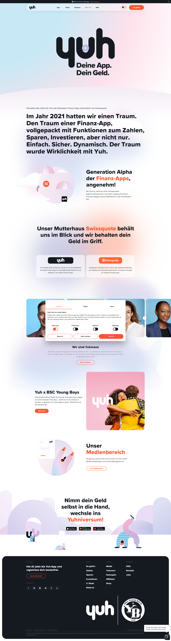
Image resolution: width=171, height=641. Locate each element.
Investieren (91, 579)
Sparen (89, 574)
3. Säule (90, 583)
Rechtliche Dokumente (39, 630)
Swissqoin (111, 574)
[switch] (75, 329)
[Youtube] (45, 588)
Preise (68, 7)
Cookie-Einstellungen (52, 630)
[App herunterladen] (71, 529)
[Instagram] (51, 588)
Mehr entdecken (85, 362)
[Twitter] (28, 588)
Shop (108, 583)
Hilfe (97, 7)
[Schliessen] (169, 626)
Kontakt (130, 570)
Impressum (29, 630)
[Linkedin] (40, 588)
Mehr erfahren (95, 2)
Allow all (111, 336)
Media (109, 566)
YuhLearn (77, 7)
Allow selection (85, 336)
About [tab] (112, 306)
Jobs (128, 574)
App (58, 7)
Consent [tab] (58, 306)
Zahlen (89, 570)
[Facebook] (34, 588)
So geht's (90, 566)
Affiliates (110, 579)
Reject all (60, 336)
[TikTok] (57, 588)
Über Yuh (88, 7)
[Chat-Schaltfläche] (166, 636)
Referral (90, 587)
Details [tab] (85, 306)
